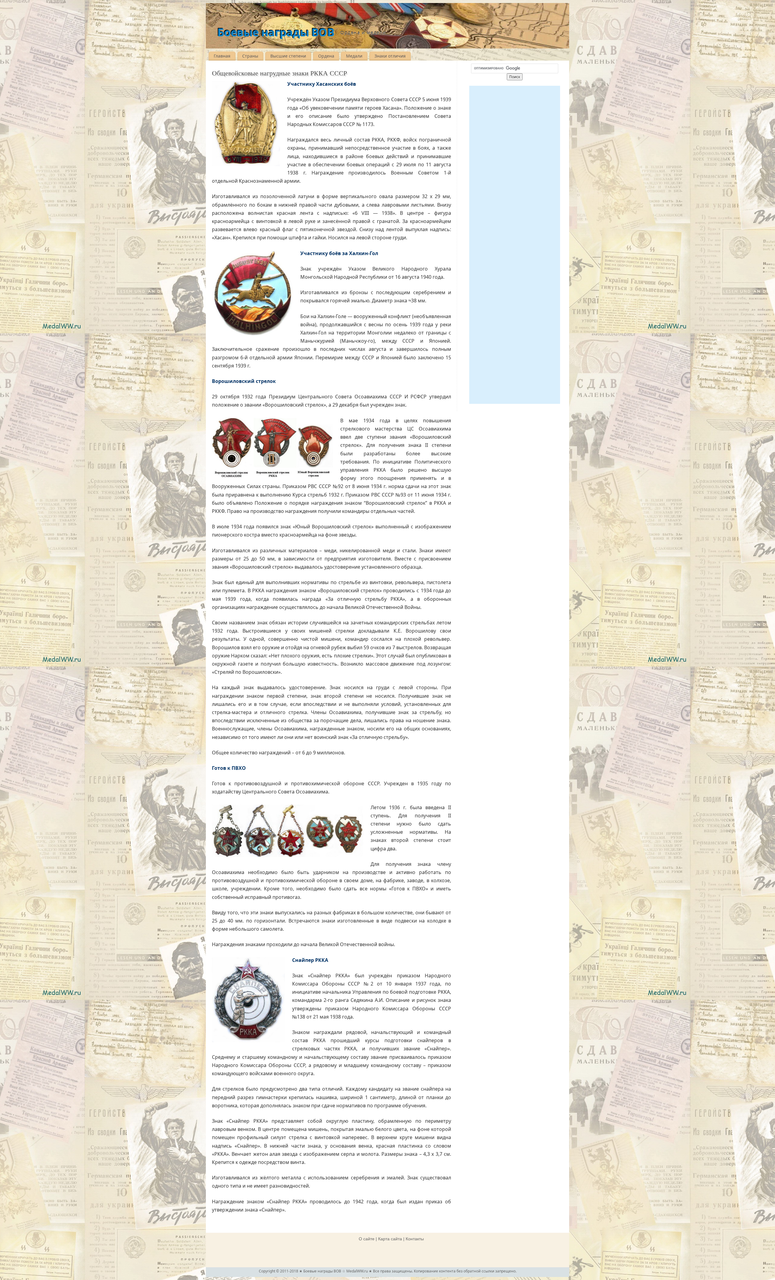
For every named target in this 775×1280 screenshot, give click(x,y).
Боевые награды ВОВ (275, 32)
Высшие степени (288, 56)
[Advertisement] (514, 245)
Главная (222, 56)
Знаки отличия (390, 56)
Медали (354, 56)
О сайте (366, 1238)
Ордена (326, 56)
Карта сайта (390, 1238)
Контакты (415, 1238)
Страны (250, 56)
